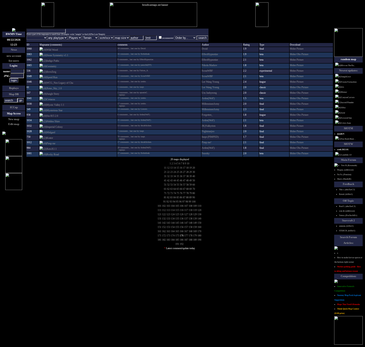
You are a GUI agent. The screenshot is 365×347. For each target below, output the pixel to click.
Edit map (13, 124)
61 (165, 188)
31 (165, 176)
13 (171, 167)
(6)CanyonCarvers (347, 97)
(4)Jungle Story (51, 93)
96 (180, 201)
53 (171, 184)
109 (195, 205)
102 (164, 205)
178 (190, 235)
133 (168, 218)
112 (164, 210)
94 (174, 201)
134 (173, 218)
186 (182, 239)
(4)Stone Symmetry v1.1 (56, 55)
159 (195, 227)
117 (186, 210)
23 (171, 172)
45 (178, 180)
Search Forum (348, 237)
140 (199, 218)
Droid (205, 48)
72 (168, 193)
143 (168, 222)
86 (181, 197)
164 (173, 231)
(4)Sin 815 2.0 (51, 115)
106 (182, 205)
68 (187, 188)
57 (184, 184)
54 (174, 184)
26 (181, 172)
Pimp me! (206, 142)
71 (165, 193)
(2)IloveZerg (50, 71)
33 (171, 176)
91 (164, 201)
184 (173, 239)
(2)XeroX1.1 (50, 148)
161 (159, 231)
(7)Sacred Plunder (346, 102)
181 (159, 239)
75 (178, 193)
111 (159, 210)
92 (167, 201)
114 (173, 210)
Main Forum (348, 159)
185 (177, 239)
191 (177, 244)
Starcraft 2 (348, 220)
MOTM (348, 128)
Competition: (348, 276)
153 (168, 227)
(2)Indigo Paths (51, 60)
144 (173, 222)
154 (173, 227)
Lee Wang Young (210, 81)
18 (187, 167)
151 (159, 227)
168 (190, 231)
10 (188, 163)
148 (190, 222)
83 (171, 197)
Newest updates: (348, 70)
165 (177, 231)
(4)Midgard (49, 132)
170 (199, 231)
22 (168, 172)
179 (195, 235)
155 (177, 227)
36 (181, 176)
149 (195, 222)
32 (168, 176)
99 (190, 201)
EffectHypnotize (210, 54)
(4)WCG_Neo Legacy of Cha (58, 82)
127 (186, 214)
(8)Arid (342, 113)
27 (184, 172)
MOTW (348, 144)
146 (182, 222)
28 (187, 172)
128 (190, 214)
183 (168, 239)
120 (199, 210)
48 (187, 180)
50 (193, 180)
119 (195, 210)
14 (174, 167)
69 (190, 188)
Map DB (14, 94)
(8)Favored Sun (345, 118)
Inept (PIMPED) (210, 136)
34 (174, 176)
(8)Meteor (343, 92)
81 (165, 197)
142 (164, 222)
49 (190, 180)
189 (195, 239)
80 (193, 193)
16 (181, 167)
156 (182, 227)
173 (168, 235)
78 (187, 193)
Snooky (206, 153)
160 (199, 227)
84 (174, 197)
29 (190, 172)
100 (194, 201)
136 (182, 218)
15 (178, 167)
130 (199, 214)
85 (178, 197)
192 (182, 244)
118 (190, 210)
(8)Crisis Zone (345, 123)
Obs (299, 54)
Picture (300, 48)
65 (178, 188)
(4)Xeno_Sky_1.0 (53, 88)
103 (168, 205)
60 (193, 184)
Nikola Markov (209, 65)
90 (193, 197)
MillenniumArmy (210, 103)
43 (171, 180)
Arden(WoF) (208, 98)
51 (165, 184)
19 (190, 167)
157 (186, 227)
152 (164, 227)
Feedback (348, 184)
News (14, 49)
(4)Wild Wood (51, 49)
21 (165, 172)
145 (177, 222)
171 (159, 235)
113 (168, 210)
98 (186, 201)
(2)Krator (48, 137)
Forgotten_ (207, 114)
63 (171, 188)
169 (195, 231)
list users (14, 60)
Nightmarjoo (208, 131)
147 (186, 222)
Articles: (348, 242)
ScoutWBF (207, 70)
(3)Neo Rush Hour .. (347, 139)
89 (190, 197)
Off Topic (348, 200)
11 (165, 167)
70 (193, 188)
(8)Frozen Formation (348, 82)
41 (165, 180)
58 (187, 184)
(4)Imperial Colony (53, 126)
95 (177, 201)
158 (190, 227)
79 (190, 193)
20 (193, 167)
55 (178, 184)
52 (168, 184)
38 (187, 176)
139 (195, 218)
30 (193, 172)
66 (181, 188)
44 (174, 180)
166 (182, 231)
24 (174, 172)
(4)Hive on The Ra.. (347, 65)
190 (199, 239)
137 (186, 218)
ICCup (14, 107)
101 (159, 205)
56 (181, 184)
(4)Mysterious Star (53, 110)
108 (190, 205)
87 (184, 197)
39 (190, 176)
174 (173, 235)
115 (177, 210)
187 (186, 239)
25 (178, 172)
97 (183, 201)
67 (184, 188)
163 (168, 231)
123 (168, 214)
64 (174, 188)
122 (164, 214)
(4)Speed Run (50, 77)
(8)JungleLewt (345, 77)
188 (190, 239)
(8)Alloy (342, 108)
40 (193, 176)
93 (171, 201)
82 (168, 197)
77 (184, 193)
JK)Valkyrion (208, 125)
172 (164, 235)
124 (173, 214)
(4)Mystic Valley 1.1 (54, 104)
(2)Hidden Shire (52, 121)
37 (184, 176)
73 (171, 193)
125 (177, 214)
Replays (14, 88)
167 (186, 231)
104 (173, 205)
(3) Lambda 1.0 (345, 155)
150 (199, 222)
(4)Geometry (50, 66)
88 (187, 197)
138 (190, 218)
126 (182, 214)
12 (168, 167)
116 (182, 210)
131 (159, 218)
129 (195, 214)
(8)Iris (341, 87)
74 (174, 193)
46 (181, 180)
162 (164, 231)
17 (184, 167)
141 (159, 222)
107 (186, 205)
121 (159, 214)
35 (178, 176)
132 (164, 218)
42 (168, 180)
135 (177, 218)
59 (190, 184)
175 (177, 235)
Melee (293, 48)
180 (199, 235)
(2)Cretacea (49, 99)
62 (168, 188)
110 (199, 205)
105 (177, 205)
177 (186, 235)
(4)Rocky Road (51, 154)
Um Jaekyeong (209, 92)
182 (164, 239)
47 (184, 180)
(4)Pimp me (49, 143)
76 (181, 193)
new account (14, 55)
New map (13, 119)
